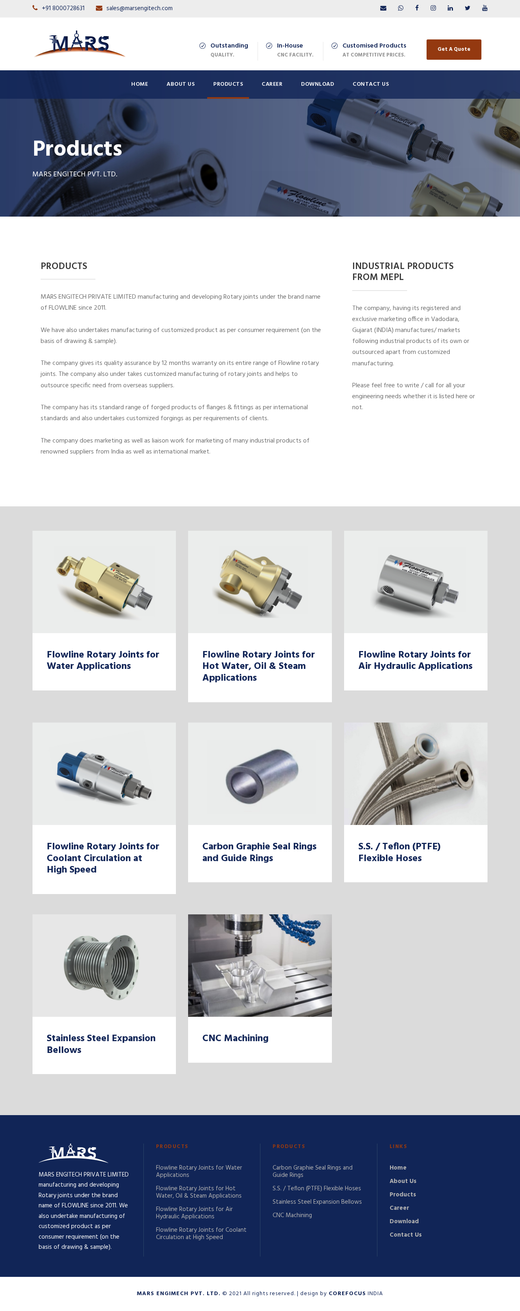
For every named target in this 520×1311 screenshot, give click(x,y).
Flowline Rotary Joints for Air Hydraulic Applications (415, 661)
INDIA (356, 1293)
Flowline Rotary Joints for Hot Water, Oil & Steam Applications (258, 666)
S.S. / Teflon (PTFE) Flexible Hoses (399, 852)
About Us (181, 84)
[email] (383, 8)
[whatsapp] (400, 8)
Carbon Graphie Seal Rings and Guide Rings (259, 852)
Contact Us (371, 84)
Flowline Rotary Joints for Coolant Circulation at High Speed (103, 858)
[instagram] (433, 8)
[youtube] (485, 8)
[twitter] (467, 8)
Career (272, 84)
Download (317, 84)
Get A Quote (454, 49)
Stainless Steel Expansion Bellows (101, 1044)
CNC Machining (235, 1038)
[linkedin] (450, 8)
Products (228, 84)
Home (139, 84)
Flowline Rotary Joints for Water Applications (103, 661)
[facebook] (417, 8)
